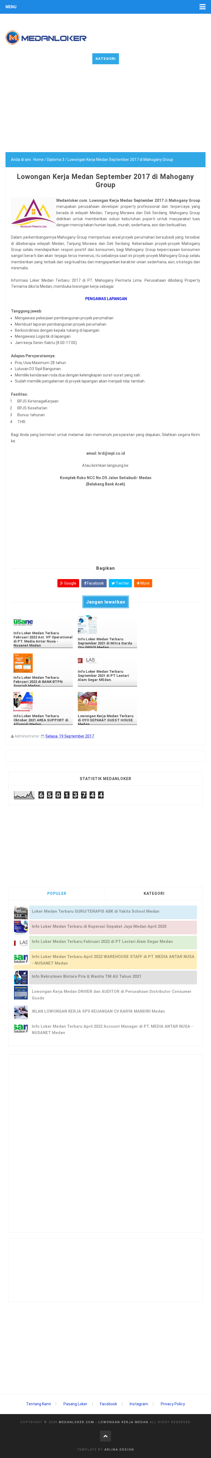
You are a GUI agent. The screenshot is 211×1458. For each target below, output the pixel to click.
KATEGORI (154, 893)
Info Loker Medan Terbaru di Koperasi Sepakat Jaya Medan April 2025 (99, 926)
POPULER (56, 893)
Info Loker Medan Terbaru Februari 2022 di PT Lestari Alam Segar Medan (102, 941)
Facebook (95, 583)
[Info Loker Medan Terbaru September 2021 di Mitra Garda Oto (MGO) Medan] (107, 624)
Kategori (106, 59)
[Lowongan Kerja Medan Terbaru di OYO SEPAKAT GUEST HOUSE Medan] (107, 701)
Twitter (122, 583)
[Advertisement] (105, 113)
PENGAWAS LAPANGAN (105, 299)
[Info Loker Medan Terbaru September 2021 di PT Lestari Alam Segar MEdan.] (107, 659)
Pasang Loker (75, 1404)
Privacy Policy (173, 1404)
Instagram (139, 1404)
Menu (10, 7)
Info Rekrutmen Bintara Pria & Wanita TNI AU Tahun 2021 (86, 976)
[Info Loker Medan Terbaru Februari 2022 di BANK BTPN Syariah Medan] (43, 663)
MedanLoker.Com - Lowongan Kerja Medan (103, 1422)
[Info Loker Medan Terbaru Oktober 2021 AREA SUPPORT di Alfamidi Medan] (43, 701)
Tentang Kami (38, 1404)
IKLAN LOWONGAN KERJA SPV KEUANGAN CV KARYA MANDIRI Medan (98, 1011)
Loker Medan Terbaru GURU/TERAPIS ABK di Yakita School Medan (95, 911)
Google (69, 583)
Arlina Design (119, 1449)
